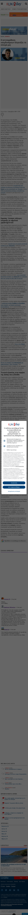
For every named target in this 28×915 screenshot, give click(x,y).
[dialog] (14, 457)
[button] (14, 450)
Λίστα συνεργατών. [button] (19, 466)
